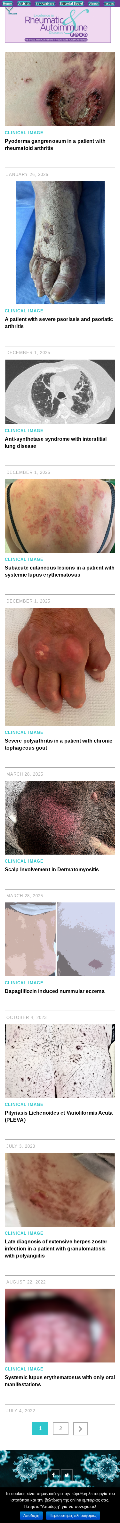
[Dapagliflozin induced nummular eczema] (60, 939)
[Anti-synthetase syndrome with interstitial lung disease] (60, 391)
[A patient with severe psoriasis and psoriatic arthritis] (60, 242)
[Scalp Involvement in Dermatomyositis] (60, 818)
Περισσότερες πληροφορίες (73, 1515)
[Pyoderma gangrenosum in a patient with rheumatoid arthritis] (60, 89)
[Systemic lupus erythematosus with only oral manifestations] (60, 1325)
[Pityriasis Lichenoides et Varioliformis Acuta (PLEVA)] (60, 1061)
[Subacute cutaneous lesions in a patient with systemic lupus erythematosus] (60, 516)
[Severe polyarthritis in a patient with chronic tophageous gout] (60, 667)
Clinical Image (24, 132)
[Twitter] (67, 1475)
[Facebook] (53, 1475)
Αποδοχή (31, 1515)
